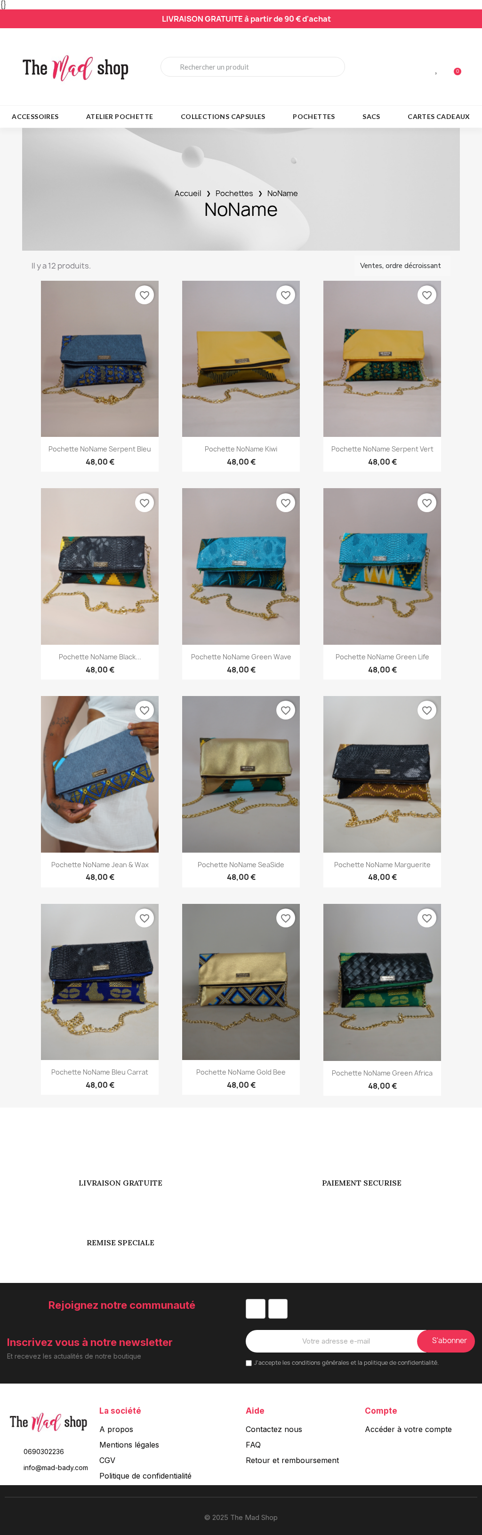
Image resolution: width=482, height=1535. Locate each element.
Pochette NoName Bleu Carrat (99, 1072)
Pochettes (314, 116)
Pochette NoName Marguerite (382, 864)
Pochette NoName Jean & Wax (100, 864)
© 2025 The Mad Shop (241, 1517)
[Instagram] (278, 1309)
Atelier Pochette (119, 116)
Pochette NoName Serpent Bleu (99, 448)
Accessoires (35, 116)
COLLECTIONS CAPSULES (223, 116)
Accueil (188, 193)
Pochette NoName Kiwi (241, 448)
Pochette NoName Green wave (241, 656)
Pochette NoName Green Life (382, 656)
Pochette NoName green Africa (382, 1072)
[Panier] (453, 67)
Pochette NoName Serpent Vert (382, 448)
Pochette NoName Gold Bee (241, 1072)
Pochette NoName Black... (100, 656)
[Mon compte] (421, 68)
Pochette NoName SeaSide (241, 864)
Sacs (371, 116)
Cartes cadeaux (439, 116)
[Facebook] (255, 1309)
